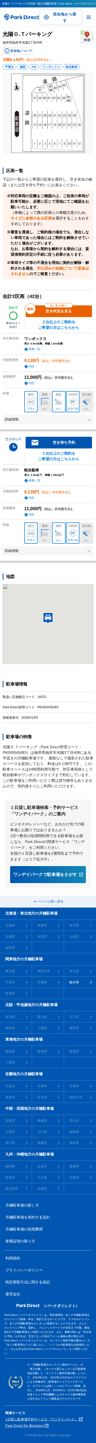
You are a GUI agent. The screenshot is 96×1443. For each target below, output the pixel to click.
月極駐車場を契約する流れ (27, 1217)
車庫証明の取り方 (20, 1241)
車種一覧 (34, 349)
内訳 (31, 366)
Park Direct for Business (24, 1426)
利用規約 (12, 1258)
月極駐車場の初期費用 (24, 1229)
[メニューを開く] (88, 17)
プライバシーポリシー (24, 1270)
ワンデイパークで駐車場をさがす (45, 874)
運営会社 (12, 1294)
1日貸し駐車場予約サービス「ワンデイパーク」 (41, 1419)
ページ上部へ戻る (50, 901)
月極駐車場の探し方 (22, 1205)
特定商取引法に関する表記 (27, 1282)
